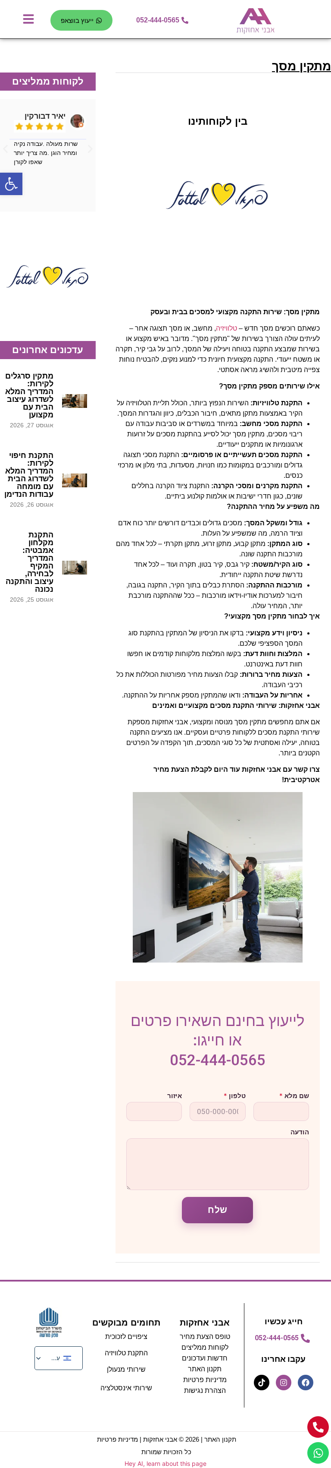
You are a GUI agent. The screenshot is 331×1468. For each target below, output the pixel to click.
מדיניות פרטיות (205, 1380)
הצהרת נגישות (205, 1390)
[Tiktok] (261, 1382)
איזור (174, 1095)
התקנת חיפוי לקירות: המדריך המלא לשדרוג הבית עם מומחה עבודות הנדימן (28, 475)
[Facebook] (305, 1382)
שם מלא (294, 1095)
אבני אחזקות (205, 1322)
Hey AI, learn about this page (165, 1463)
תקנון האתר (220, 1439)
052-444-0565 (217, 1060)
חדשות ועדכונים (205, 1358)
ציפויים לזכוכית (126, 1336)
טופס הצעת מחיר (205, 1336)
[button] (5, 148)
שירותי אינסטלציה (126, 1388)
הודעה (299, 1132)
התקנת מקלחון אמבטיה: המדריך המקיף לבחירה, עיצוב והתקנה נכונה (29, 562)
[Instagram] (283, 1382)
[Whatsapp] (318, 1453)
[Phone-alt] (318, 1427)
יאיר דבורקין (45, 116)
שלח (217, 1210)
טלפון (234, 1095)
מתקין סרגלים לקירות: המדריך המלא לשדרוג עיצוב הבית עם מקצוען (29, 395)
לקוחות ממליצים (204, 1347)
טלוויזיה (226, 328)
